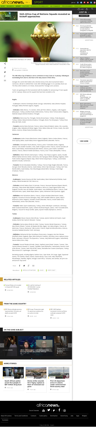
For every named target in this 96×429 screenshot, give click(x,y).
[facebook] (59, 410)
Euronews (5, 420)
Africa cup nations (29, 270)
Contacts (33, 416)
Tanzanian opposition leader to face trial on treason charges (86, 81)
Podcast (77, 6)
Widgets (84, 416)
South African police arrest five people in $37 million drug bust (86, 66)
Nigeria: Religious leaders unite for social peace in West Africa (86, 59)
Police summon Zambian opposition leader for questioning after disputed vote (86, 89)
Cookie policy (43, 416)
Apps (77, 416)
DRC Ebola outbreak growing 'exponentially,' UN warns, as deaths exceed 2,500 (85, 97)
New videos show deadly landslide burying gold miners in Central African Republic (86, 73)
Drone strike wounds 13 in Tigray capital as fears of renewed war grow (35, 383)
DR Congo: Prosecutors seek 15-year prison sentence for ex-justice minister (36, 311)
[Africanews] (12, 2)
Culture (25, 6)
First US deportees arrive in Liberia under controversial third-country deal (58, 383)
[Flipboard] (54, 410)
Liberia (52, 377)
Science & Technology (39, 6)
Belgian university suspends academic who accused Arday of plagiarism (86, 114)
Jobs (71, 416)
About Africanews (6, 416)
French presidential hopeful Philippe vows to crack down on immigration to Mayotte (86, 28)
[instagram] (64, 410)
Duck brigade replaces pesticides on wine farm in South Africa (86, 35)
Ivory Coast (51, 270)
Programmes (67, 6)
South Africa (8, 377)
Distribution (54, 416)
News (3, 6)
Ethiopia (30, 377)
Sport (18, 6)
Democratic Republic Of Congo (20, 59)
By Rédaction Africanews (19, 68)
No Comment (55, 6)
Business (10, 6)
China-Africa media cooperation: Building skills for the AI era (86, 21)
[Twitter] (49, 410)
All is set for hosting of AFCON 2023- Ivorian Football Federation (34, 287)
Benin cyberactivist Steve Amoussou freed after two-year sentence (86, 106)
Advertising (64, 416)
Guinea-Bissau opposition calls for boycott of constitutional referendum (85, 51)
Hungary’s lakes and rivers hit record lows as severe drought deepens (86, 122)
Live (82, 9)
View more (84, 141)
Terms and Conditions (21, 416)
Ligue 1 (41, 270)
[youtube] (43, 410)
